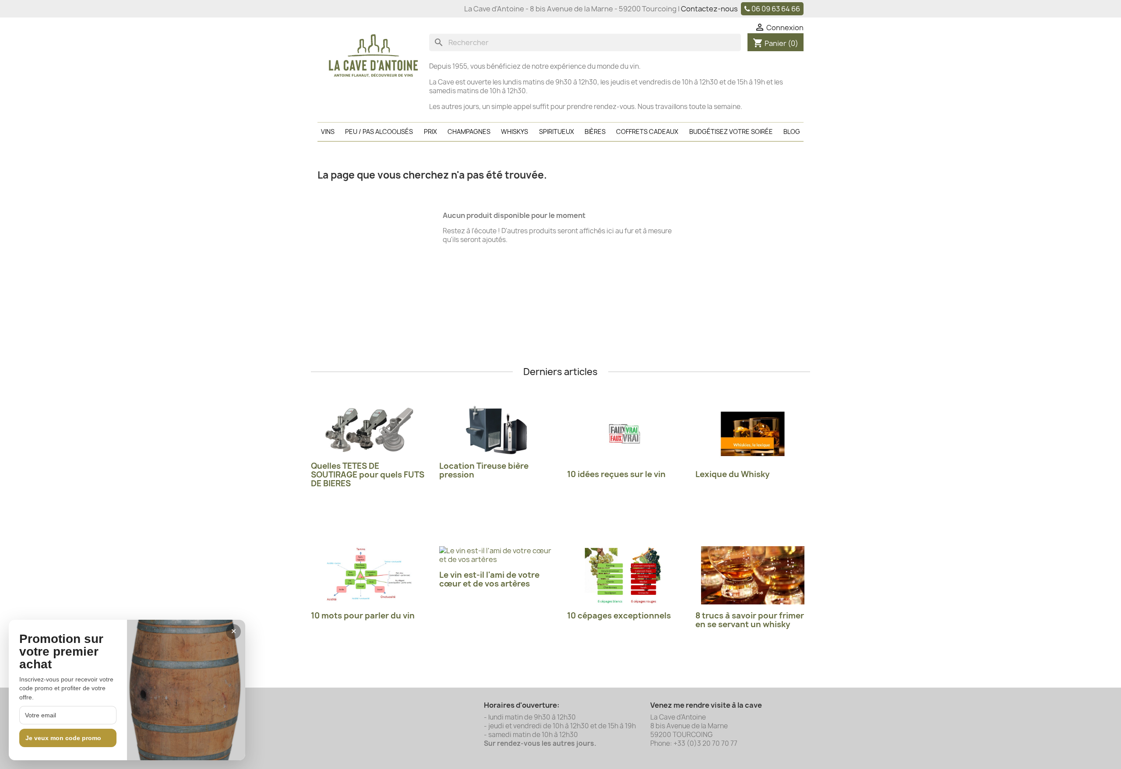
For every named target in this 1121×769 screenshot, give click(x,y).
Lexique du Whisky (732, 474)
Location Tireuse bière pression (484, 470)
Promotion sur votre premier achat (61, 652)
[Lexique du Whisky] (753, 434)
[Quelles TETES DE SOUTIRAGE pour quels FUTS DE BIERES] (368, 430)
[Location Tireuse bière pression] (496, 430)
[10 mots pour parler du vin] (368, 575)
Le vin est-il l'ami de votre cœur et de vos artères (489, 579)
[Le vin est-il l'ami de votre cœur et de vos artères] (496, 555)
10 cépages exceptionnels (619, 615)
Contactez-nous (709, 9)
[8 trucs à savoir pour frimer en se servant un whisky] (753, 575)
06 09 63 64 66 (775, 9)
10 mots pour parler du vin (363, 615)
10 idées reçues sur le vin (616, 474)
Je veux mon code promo (63, 737)
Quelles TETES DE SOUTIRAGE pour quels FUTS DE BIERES (367, 474)
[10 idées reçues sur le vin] (624, 434)
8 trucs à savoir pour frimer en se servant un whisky (749, 620)
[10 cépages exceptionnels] (624, 575)
